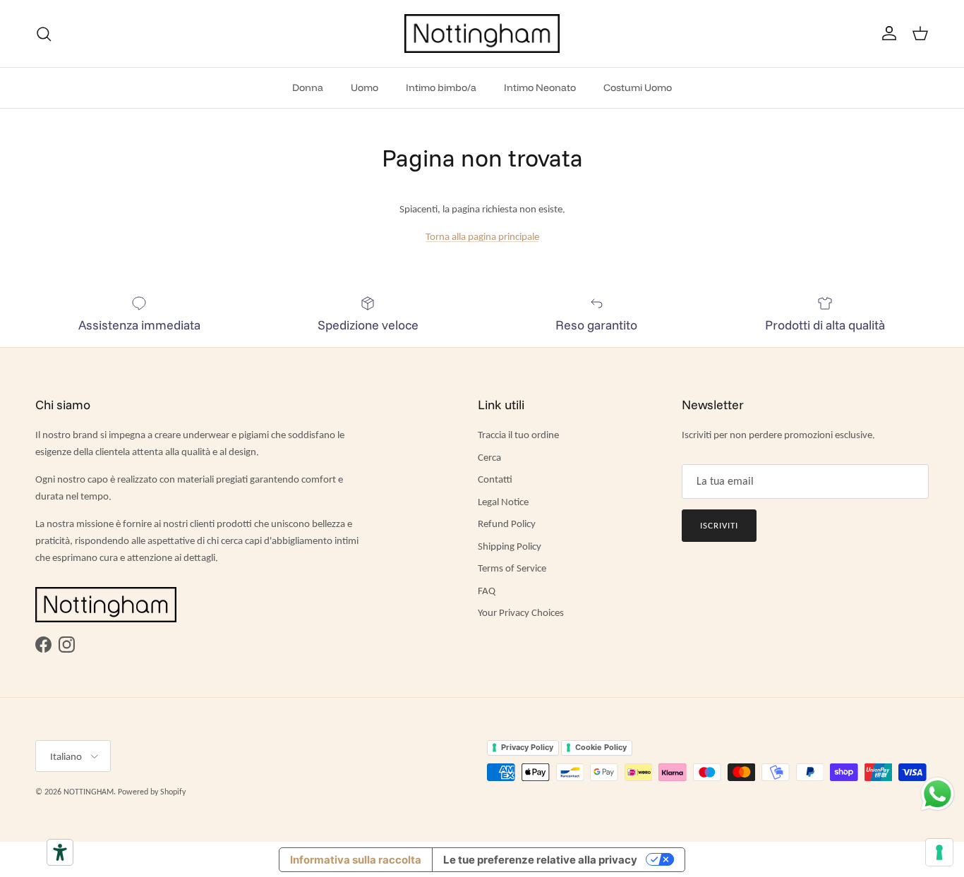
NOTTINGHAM (89, 792)
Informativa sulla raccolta (355, 859)
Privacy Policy (527, 747)
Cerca (489, 457)
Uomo (364, 87)
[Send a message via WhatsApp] (937, 794)
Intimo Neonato (540, 87)
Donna (307, 87)
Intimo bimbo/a (441, 87)
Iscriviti (719, 525)
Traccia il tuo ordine (518, 434)
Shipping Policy (509, 546)
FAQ (486, 590)
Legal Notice (503, 501)
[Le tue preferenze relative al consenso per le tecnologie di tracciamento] (939, 852)
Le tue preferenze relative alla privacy (540, 859)
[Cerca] (43, 33)
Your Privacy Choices (521, 612)
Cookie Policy (601, 747)
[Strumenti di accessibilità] (60, 852)
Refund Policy (507, 523)
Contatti (495, 479)
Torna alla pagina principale (482, 236)
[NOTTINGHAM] (482, 33)
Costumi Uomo (637, 87)
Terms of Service (512, 568)
